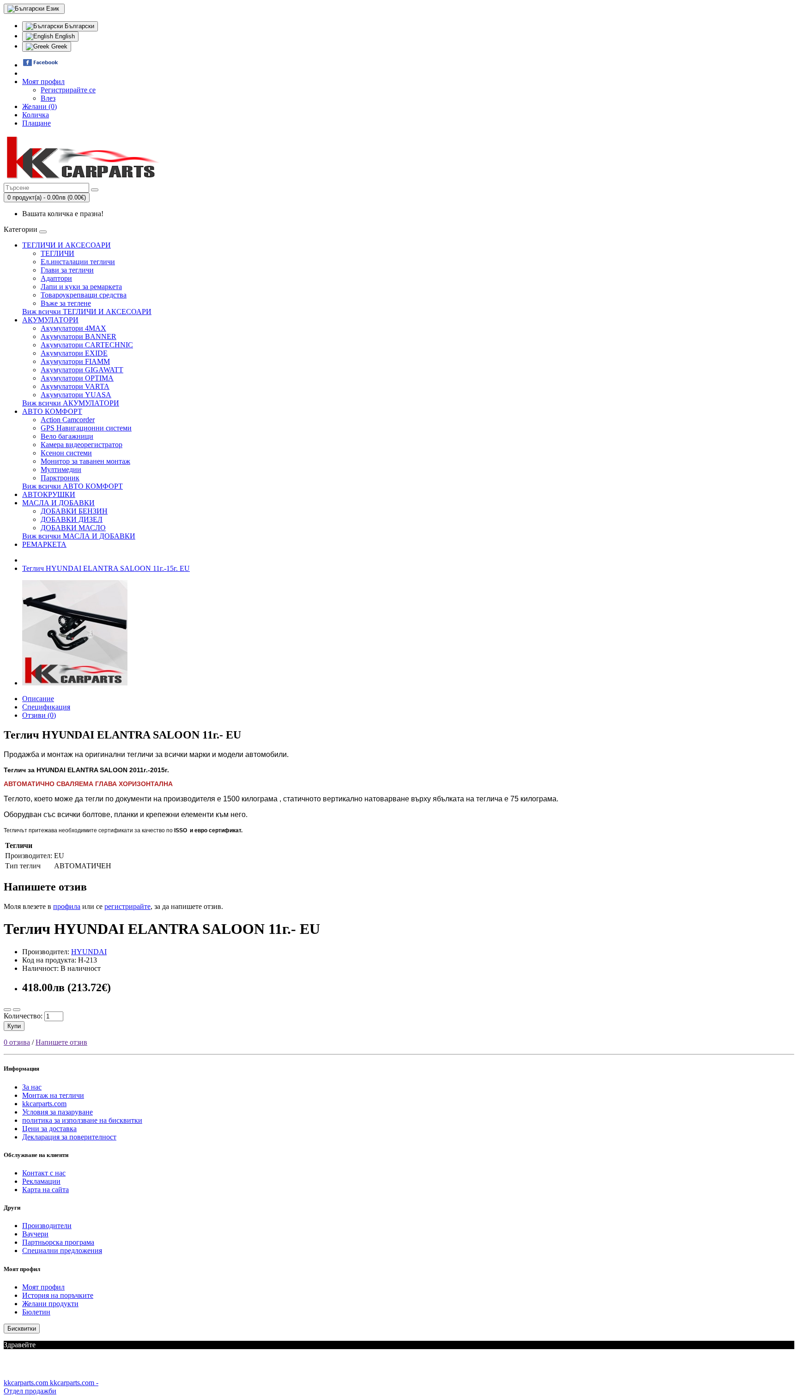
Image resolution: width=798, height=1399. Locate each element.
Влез (48, 98)
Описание (38, 699)
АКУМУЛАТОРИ (50, 320)
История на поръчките (57, 1295)
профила (66, 906)
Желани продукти (50, 1304)
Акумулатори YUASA (76, 395)
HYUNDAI (89, 952)
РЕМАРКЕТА (44, 544)
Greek (58, 46)
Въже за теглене (66, 303)
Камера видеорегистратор (81, 444)
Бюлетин (36, 1312)
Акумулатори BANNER (78, 336)
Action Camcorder (68, 420)
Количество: (23, 1016)
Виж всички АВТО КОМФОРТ (72, 486)
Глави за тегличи (67, 270)
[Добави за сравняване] (16, 1009)
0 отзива (17, 1042)
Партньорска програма (58, 1242)
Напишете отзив (61, 1042)
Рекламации (41, 1181)
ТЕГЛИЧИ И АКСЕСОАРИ (66, 245)
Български (78, 26)
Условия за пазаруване (57, 1112)
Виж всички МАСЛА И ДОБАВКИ (78, 536)
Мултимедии (61, 469)
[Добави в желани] (7, 1009)
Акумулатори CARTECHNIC (87, 345)
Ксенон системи (66, 453)
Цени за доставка (49, 1129)
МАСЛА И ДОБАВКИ (58, 503)
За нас (32, 1087)
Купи (14, 1026)
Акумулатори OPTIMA (77, 378)
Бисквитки (21, 1328)
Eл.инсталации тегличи (78, 262)
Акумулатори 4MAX (73, 328)
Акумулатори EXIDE (74, 353)
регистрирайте (127, 906)
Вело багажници (67, 436)
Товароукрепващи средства (84, 295)
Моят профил (43, 1287)
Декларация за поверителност (69, 1137)
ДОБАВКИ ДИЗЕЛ (72, 519)
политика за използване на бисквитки (82, 1120)
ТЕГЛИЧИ (57, 253)
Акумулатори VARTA (75, 386)
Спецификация (46, 707)
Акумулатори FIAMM (75, 361)
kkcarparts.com (44, 1104)
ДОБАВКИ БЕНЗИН (74, 511)
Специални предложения (62, 1250)
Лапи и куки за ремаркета (81, 287)
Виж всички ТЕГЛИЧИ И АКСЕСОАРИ (86, 311)
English (64, 36)
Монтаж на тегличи (53, 1095)
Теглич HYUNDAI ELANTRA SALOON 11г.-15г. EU (106, 568)
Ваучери (35, 1234)
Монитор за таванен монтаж (85, 461)
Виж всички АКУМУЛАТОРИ (70, 403)
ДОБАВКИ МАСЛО (73, 528)
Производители (47, 1225)
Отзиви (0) (39, 715)
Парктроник (60, 478)
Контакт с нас (44, 1173)
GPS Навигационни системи (86, 428)
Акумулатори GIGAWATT (82, 370)
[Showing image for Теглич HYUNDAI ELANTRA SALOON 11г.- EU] (74, 683)
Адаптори (56, 278)
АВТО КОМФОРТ (52, 411)
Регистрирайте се (68, 90)
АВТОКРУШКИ (48, 494)
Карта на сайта (45, 1189)
